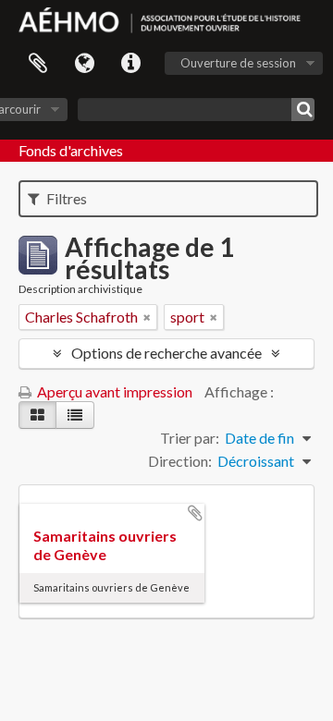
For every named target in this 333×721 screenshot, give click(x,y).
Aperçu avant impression (113, 391)
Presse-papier (38, 64)
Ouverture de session (238, 62)
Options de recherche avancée (166, 352)
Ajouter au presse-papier (195, 513)
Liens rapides (130, 64)
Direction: (180, 461)
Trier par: (189, 437)
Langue (84, 64)
